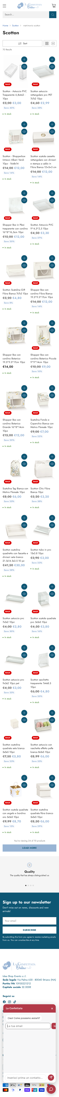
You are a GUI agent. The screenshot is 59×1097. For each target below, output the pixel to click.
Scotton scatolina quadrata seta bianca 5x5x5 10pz (13, 748)
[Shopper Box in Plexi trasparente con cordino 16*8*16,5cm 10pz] (16, 205)
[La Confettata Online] (29, 6)
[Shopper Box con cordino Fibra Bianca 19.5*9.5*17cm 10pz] (43, 270)
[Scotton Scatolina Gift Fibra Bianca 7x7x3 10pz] (16, 270)
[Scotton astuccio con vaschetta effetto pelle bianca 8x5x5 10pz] (43, 725)
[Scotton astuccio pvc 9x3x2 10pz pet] (16, 660)
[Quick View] (24, 67)
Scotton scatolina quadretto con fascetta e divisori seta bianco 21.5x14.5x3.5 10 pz (15, 555)
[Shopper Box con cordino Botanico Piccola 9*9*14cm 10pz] (43, 335)
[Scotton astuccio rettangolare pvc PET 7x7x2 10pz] (43, 71)
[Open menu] (4, 5)
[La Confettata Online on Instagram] (9, 1002)
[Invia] (51, 1077)
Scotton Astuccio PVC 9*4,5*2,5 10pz (41, 226)
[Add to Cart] (24, 59)
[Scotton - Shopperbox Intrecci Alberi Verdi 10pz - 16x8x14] (16, 136)
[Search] (52, 14)
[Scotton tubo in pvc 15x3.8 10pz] (43, 530)
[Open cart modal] (53, 5)
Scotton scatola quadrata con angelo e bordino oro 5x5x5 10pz (15, 813)
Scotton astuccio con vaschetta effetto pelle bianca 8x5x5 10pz (41, 748)
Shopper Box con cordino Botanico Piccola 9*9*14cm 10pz (43, 358)
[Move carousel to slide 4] (33, 885)
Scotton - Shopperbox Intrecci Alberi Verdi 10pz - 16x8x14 (14, 159)
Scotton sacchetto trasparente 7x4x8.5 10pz (40, 683)
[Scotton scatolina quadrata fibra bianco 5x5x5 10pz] (43, 790)
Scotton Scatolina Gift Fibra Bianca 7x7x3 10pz (15, 291)
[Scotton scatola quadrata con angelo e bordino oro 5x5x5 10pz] (16, 790)
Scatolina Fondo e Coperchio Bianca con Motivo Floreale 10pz (42, 423)
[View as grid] (47, 43)
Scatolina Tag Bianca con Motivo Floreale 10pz (15, 490)
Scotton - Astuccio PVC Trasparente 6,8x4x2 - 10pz (15, 94)
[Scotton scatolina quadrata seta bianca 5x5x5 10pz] (16, 725)
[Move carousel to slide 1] (25, 885)
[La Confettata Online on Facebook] (4, 1002)
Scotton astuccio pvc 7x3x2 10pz (13, 620)
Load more (29, 847)
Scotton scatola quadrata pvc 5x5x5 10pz (43, 620)
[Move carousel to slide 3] (30, 885)
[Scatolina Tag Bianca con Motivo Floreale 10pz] (16, 468)
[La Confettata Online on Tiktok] (15, 1002)
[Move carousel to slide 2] (28, 885)
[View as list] (53, 43)
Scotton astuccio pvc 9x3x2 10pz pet (13, 681)
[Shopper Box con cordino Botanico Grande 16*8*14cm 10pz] (16, 400)
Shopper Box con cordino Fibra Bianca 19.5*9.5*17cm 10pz (41, 293)
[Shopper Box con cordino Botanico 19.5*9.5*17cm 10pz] (16, 335)
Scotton (15, 25)
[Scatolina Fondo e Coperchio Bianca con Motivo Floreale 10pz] (43, 400)
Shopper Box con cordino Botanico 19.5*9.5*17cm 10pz (14, 358)
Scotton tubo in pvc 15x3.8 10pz (40, 551)
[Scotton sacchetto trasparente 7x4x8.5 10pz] (43, 660)
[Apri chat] (51, 1089)
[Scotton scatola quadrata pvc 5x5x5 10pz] (43, 598)
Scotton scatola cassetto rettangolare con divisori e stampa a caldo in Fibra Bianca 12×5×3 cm (43, 161)
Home (5, 25)
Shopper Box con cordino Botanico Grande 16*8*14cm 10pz (13, 425)
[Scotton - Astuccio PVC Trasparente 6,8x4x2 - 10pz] (16, 71)
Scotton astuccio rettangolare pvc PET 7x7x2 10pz (41, 94)
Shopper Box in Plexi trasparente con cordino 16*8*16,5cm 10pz (15, 228)
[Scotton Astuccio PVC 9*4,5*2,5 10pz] (43, 205)
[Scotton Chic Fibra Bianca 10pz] (43, 468)
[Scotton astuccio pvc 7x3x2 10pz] (16, 598)
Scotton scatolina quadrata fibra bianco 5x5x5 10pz (41, 813)
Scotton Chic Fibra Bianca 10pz (40, 490)
